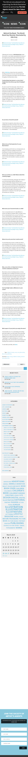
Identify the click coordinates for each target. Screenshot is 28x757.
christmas (9, 495)
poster (7, 523)
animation (20, 484)
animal (5, 484)
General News (6, 417)
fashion (14, 502)
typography (10, 528)
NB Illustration (8, 443)
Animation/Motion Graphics (11, 457)
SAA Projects (6, 453)
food (10, 505)
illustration (22, 352)
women (19, 528)
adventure (7, 482)
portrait (22, 521)
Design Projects (8, 461)
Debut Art (6, 433)
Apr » (6, 555)
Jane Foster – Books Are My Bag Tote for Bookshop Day (14, 391)
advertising (18, 481)
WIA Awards (5, 470)
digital (15, 497)
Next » (22, 364)
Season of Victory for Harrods (14, 382)
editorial (5, 411)
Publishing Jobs (8, 467)
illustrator (4, 354)
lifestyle (18, 514)
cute (18, 352)
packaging (13, 519)
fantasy (7, 502)
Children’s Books (17, 356)
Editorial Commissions (9, 463)
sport (17, 525)
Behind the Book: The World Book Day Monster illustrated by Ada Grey (14, 35)
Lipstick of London (8, 437)
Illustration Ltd (8, 435)
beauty (5, 486)
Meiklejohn (6, 441)
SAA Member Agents (7, 425)
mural (16, 516)
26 (6, 553)
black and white (14, 486)
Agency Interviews (7, 405)
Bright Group (9, 356)
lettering (9, 514)
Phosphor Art (7, 447)
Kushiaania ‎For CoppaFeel (12, 386)
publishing (9, 354)
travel (22, 525)
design (7, 497)
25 (3, 553)
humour (16, 504)
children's (8, 491)
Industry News (6, 421)
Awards (4, 409)
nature (6, 519)
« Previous (6, 364)
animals (12, 484)
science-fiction (9, 525)
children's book (10, 352)
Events (4, 413)
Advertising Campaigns (9, 455)
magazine (9, 516)
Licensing (6, 465)
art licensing (6, 407)
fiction (21, 502)
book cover (9, 488)
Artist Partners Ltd (9, 429)
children (20, 488)
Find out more (22, 12)
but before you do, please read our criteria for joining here (14, 721)
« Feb (3, 555)
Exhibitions (5, 415)
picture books (13, 521)
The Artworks (7, 449)
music (21, 516)
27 (8, 553)
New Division (7, 445)
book (23, 486)
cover (15, 352)
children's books (17, 493)
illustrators (14, 511)
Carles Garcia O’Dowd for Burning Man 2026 (12, 377)
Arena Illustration (8, 427)
